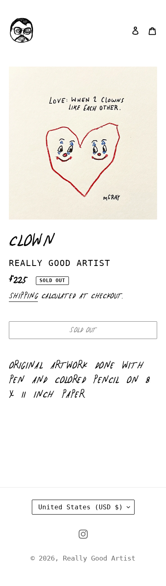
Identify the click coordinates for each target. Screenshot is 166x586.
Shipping (23, 296)
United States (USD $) (80, 507)
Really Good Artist (99, 558)
